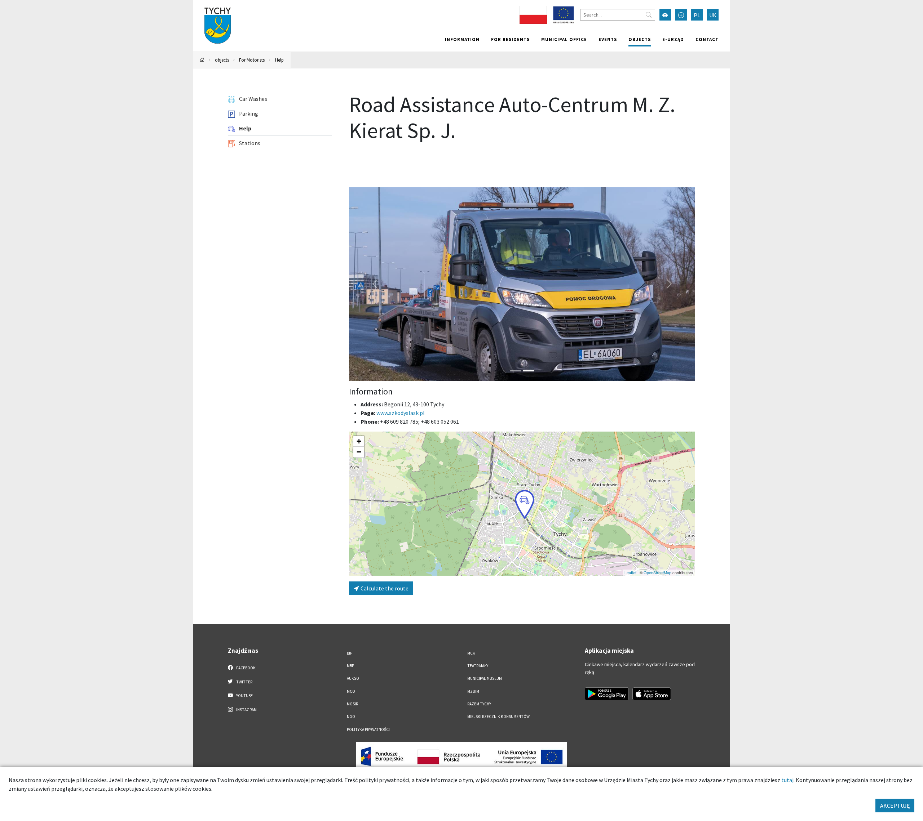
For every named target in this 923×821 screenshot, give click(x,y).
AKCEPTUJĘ (895, 805)
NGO (351, 716)
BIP (349, 653)
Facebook (245, 667)
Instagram (246, 709)
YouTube (244, 695)
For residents (510, 39)
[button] (524, 504)
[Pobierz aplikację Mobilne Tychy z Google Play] (607, 693)
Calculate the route (383, 588)
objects (639, 39)
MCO (351, 691)
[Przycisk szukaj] (649, 15)
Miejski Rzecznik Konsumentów (498, 716)
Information (462, 39)
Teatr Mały (477, 665)
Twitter (243, 681)
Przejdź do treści (211, 4)
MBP (350, 665)
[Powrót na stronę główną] (202, 60)
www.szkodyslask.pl (400, 412)
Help (279, 60)
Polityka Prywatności (368, 729)
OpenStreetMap (657, 572)
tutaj (787, 780)
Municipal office (564, 39)
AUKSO (353, 678)
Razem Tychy (479, 703)
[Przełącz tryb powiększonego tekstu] (681, 15)
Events (608, 39)
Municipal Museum (484, 678)
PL (697, 15)
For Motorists (252, 60)
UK (712, 15)
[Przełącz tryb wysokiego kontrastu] (665, 15)
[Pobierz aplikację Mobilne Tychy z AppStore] (651, 693)
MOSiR (352, 703)
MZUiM (473, 691)
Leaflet (630, 572)
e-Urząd (673, 39)
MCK (471, 653)
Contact (707, 39)
